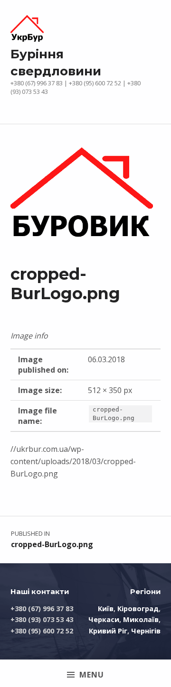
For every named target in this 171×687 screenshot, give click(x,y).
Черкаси (103, 619)
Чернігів (146, 630)
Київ (106, 608)
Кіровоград (138, 608)
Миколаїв (141, 619)
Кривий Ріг (108, 630)
